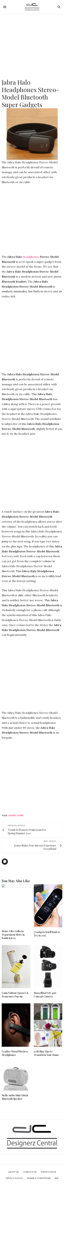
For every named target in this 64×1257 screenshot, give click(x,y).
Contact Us (30, 1172)
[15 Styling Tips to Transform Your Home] (48, 1025)
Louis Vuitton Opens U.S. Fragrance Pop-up (15, 994)
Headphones (31, 256)
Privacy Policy (14, 1178)
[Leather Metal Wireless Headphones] (16, 1025)
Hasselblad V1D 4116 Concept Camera (45, 994)
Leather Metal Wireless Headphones (15, 1053)
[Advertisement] (32, 46)
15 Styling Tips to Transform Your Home (46, 1053)
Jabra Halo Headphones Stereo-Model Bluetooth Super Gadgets (30, 93)
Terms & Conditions (39, 1178)
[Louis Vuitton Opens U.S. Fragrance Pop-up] (16, 966)
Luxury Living (16, 815)
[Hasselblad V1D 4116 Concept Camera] (48, 966)
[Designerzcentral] (32, 6)
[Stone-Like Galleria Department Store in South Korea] (16, 905)
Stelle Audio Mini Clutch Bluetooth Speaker (15, 1097)
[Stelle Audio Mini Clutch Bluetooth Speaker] (16, 1076)
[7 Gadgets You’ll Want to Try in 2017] (48, 905)
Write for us (48, 1172)
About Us (13, 1172)
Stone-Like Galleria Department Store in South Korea (13, 935)
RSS (56, 1178)
